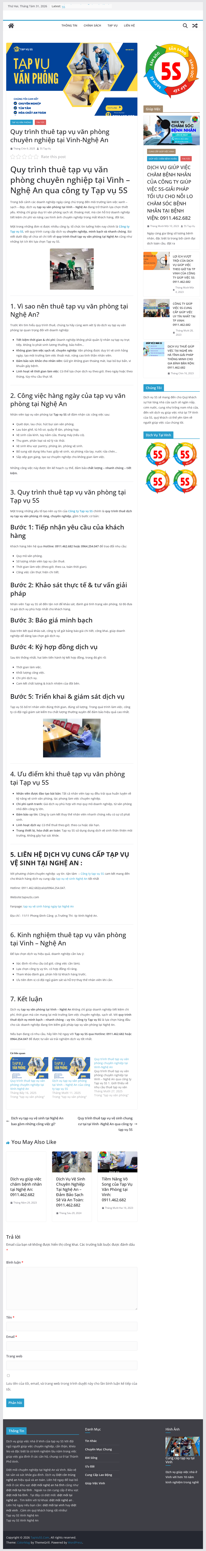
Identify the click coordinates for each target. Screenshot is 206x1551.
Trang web (14, 1356)
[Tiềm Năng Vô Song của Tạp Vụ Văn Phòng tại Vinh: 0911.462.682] (117, 1154)
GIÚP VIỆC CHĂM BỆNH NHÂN (163, 158)
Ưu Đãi (90, 1466)
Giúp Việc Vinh (95, 1483)
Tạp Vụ (112, 25)
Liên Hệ (129, 25)
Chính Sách (92, 25)
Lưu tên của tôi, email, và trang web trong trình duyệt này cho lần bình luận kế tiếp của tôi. (71, 1386)
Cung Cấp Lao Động (98, 1475)
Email (11, 1336)
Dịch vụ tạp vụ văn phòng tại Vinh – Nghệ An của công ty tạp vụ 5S (71, 1085)
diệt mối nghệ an (61, 1500)
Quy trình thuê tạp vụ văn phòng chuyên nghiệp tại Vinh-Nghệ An (27, 1085)
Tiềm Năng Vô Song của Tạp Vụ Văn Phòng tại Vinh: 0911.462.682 (117, 1189)
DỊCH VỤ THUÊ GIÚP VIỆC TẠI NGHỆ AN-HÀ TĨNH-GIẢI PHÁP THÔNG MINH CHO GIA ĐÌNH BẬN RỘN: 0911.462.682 (181, 356)
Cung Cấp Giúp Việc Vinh (161, 151)
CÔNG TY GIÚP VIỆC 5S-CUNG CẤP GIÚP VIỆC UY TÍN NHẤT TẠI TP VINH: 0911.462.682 (184, 314)
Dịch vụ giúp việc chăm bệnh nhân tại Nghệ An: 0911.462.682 (26, 1186)
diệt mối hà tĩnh (17, 1495)
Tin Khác (91, 1441)
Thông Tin (69, 25)
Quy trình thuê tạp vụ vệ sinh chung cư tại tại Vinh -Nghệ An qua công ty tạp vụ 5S (105, 1124)
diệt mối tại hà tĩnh (19, 1490)
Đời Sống (91, 1458)
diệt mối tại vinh (54, 1505)
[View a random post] (195, 26)
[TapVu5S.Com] (11, 26)
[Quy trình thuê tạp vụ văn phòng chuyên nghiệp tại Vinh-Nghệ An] (29, 1068)
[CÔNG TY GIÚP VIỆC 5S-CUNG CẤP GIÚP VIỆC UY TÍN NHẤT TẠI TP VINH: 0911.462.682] (156, 319)
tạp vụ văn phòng (21, 122)
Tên (10, 1317)
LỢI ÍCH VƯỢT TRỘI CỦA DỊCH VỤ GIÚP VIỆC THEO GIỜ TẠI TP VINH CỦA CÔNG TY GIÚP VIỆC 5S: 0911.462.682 (184, 269)
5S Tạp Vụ (45, 148)
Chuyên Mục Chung (98, 1449)
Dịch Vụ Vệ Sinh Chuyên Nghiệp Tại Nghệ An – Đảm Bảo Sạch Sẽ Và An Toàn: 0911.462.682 (70, 1192)
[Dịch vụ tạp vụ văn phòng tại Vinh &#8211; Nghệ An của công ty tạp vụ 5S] (71, 1068)
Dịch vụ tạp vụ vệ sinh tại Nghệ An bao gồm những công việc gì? (37, 1121)
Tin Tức (40, 122)
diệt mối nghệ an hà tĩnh (48, 1485)
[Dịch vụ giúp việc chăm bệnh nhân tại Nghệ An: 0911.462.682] (26, 1154)
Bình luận (14, 1262)
